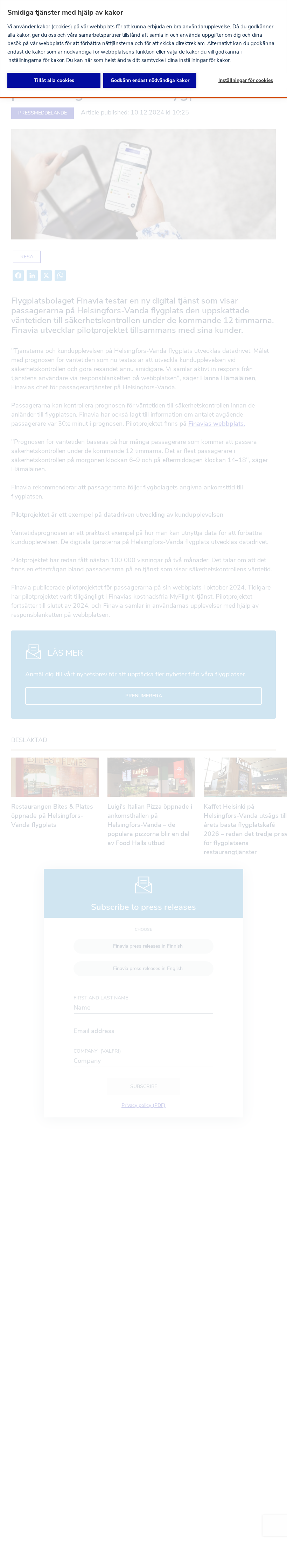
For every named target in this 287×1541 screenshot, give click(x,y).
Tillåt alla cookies (54, 80)
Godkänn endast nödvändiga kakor (150, 80)
